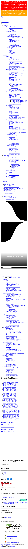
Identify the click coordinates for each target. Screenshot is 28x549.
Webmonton (12, 546)
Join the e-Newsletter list (8, 497)
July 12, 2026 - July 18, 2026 (9, 385)
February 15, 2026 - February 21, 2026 (11, 411)
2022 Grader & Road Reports (7, 429)
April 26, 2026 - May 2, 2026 (9, 399)
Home (2, 16)
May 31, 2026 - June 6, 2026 (9, 393)
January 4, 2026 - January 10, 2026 (10, 417)
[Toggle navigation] (1, 23)
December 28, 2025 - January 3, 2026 (11, 418)
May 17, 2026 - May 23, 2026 (9, 395)
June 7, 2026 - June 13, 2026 (9, 392)
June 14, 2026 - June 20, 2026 (9, 390)
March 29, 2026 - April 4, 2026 (10, 404)
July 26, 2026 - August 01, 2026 (10, 383)
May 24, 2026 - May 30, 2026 (9, 394)
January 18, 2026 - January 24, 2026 (11, 416)
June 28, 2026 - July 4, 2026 (9, 388)
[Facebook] (1, 20)
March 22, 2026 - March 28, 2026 (10, 405)
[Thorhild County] (5, 22)
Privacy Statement (11, 544)
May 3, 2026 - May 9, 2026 (9, 398)
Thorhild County (7, 517)
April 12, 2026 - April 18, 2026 (10, 401)
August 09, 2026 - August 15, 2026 (10, 380)
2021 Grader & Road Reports (7, 431)
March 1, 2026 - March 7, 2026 (10, 409)
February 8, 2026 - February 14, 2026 (11, 412)
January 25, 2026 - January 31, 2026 (11, 415)
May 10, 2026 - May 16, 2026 (9, 396)
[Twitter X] (3, 20)
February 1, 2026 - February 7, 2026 (11, 414)
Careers (5, 473)
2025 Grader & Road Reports (7, 422)
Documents (5, 476)
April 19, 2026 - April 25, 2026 (10, 400)
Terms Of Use (4, 544)
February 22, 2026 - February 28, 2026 (11, 410)
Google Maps (10, 538)
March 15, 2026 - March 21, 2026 (10, 406)
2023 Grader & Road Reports (7, 427)
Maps (4, 472)
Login (2, 17)
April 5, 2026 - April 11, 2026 (9, 403)
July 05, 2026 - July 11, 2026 (9, 387)
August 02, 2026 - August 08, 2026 (10, 382)
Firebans (5, 474)
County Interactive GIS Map (13, 542)
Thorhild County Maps (12, 536)
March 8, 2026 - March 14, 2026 (10, 407)
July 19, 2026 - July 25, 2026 (9, 384)
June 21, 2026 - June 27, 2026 (9, 389)
